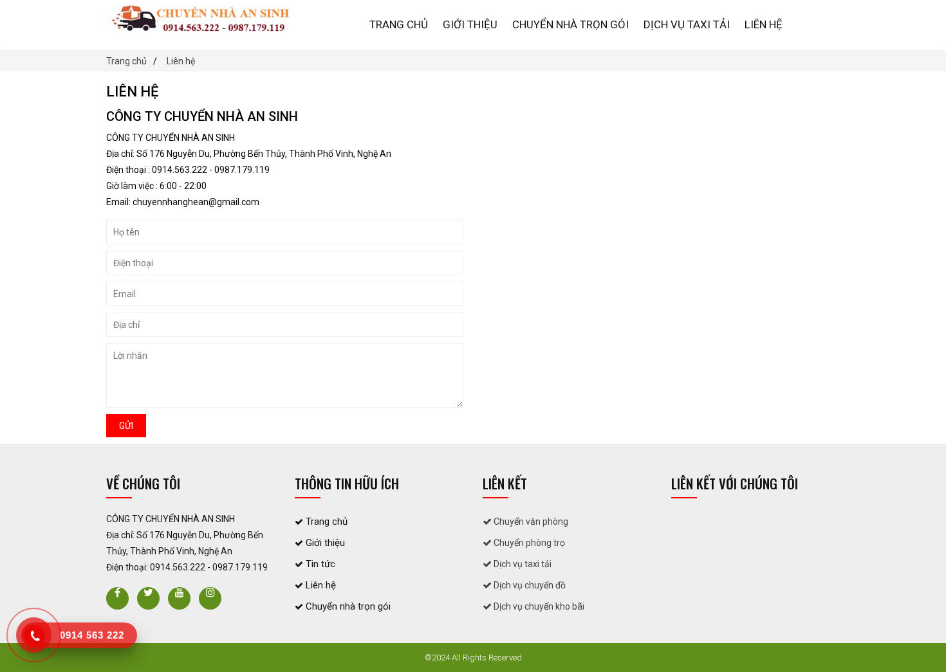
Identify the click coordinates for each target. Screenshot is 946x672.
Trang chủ (398, 24)
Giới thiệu (470, 24)
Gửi (126, 426)
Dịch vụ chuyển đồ (529, 585)
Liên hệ (764, 24)
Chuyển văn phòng (530, 521)
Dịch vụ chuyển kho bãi (538, 606)
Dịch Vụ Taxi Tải (687, 24)
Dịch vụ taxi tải (522, 564)
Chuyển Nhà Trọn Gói (570, 24)
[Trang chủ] (199, 18)
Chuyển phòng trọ (528, 543)
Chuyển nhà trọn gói (347, 606)
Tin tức (319, 564)
